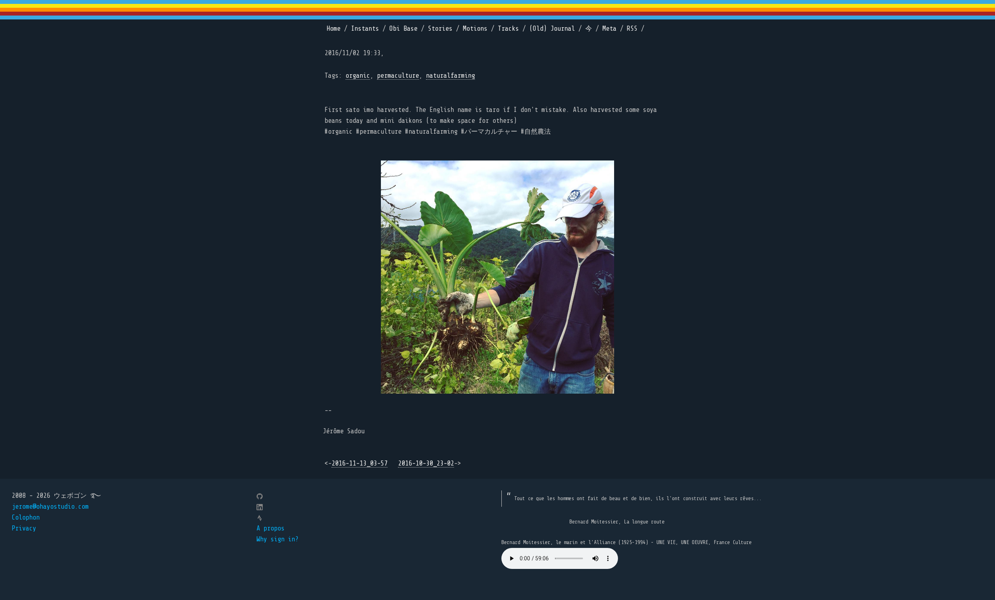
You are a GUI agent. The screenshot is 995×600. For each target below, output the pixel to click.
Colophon (26, 517)
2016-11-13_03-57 (360, 463)
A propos (271, 528)
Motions (475, 28)
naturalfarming (450, 75)
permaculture (398, 75)
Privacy (24, 528)
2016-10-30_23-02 (426, 463)
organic (358, 75)
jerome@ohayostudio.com (50, 506)
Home (333, 28)
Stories (440, 28)
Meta (609, 28)
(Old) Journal (552, 28)
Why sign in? (277, 539)
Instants (365, 28)
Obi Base (403, 28)
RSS (632, 28)
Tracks (508, 28)
